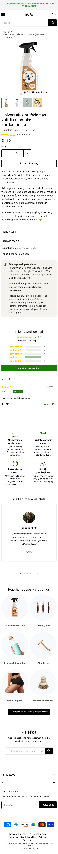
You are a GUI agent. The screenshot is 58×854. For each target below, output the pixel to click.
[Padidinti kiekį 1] (27, 153)
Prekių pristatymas (17, 834)
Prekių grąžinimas (37, 834)
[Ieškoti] (52, 22)
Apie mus (43, 837)
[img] (7, 387)
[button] (8, 134)
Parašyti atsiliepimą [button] (29, 368)
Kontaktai (31, 837)
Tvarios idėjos (29, 840)
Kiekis (4, 147)
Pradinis (5, 32)
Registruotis (47, 804)
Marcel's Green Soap (25, 130)
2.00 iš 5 (36, 337)
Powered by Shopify (29, 848)
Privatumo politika (15, 837)
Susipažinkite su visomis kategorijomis (29, 711)
